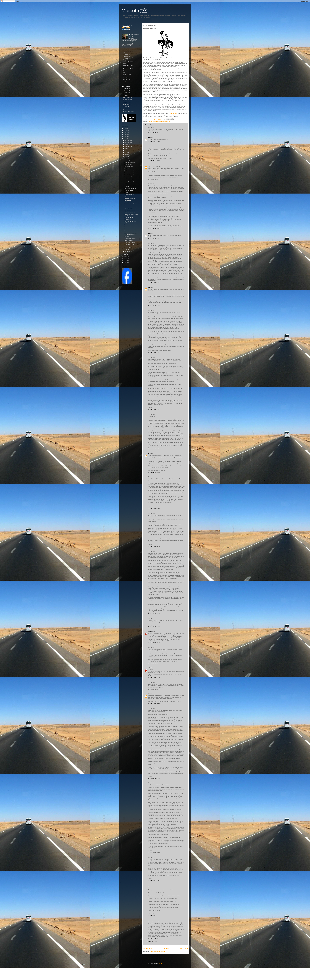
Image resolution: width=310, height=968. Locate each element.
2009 (125, 258)
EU (154, 121)
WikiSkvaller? (127, 168)
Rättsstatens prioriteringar (130, 188)
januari (126, 251)
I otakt (124, 94)
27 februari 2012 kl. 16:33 (154, 409)
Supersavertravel (127, 74)
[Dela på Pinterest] (173, 119)
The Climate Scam (127, 97)
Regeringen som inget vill (130, 181)
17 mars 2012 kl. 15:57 (153, 938)
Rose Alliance (126, 58)
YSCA (124, 70)
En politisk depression (129, 172)
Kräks (125, 183)
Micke (149, 137)
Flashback (125, 60)
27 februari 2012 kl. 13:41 (154, 238)
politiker (157, 121)
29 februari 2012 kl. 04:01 (154, 778)
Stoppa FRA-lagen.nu (128, 61)
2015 (125, 132)
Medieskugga (126, 63)
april (126, 156)
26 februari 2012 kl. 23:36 (154, 141)
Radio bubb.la (126, 54)
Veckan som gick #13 (129, 231)
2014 (125, 134)
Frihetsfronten (126, 56)
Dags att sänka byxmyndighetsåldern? (130, 248)
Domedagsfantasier (129, 190)
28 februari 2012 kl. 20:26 (154, 689)
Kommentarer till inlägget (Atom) (158, 951)
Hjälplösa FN (127, 236)
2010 (125, 256)
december (127, 140)
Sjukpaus (126, 196)
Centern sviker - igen (129, 179)
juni (126, 152)
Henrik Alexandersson (128, 88)
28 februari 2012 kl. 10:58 (154, 626)
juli (126, 150)
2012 (125, 138)
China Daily (126, 67)
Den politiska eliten (128, 166)
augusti (127, 148)
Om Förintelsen (126, 76)
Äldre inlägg (184, 948)
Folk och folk (127, 227)
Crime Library (126, 77)
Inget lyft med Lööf (128, 208)
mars (126, 158)
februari (127, 160)
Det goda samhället (127, 99)
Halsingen (150, 631)
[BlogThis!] (168, 119)
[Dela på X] (170, 119)
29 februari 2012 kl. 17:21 (154, 915)
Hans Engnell (124, 267)
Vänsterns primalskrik (129, 198)
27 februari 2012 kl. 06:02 (154, 160)
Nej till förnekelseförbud (129, 162)
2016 (125, 130)
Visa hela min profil (126, 46)
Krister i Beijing (126, 104)
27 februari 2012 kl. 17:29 (154, 449)
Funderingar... (127, 224)
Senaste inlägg (148, 948)
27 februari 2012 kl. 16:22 (154, 352)
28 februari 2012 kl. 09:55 (154, 614)
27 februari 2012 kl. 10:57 (154, 179)
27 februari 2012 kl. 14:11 (154, 282)
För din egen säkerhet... (130, 206)
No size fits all (126, 108)
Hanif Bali (125, 95)
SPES (124, 81)
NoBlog (150, 453)
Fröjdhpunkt (126, 106)
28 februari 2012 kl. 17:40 (154, 677)
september (127, 146)
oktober (127, 144)
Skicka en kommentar (152, 941)
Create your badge (125, 285)
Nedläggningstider (128, 240)
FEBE (124, 83)
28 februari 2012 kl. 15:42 (154, 642)
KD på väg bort (128, 164)
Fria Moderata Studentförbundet (130, 101)
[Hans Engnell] (127, 283)
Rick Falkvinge (126, 109)
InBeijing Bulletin (127, 102)
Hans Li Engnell (135, 34)
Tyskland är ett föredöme (130, 238)
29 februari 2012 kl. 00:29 (154, 703)
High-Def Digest (127, 79)
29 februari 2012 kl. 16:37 (154, 880)
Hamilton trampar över (129, 229)
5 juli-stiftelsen (126, 90)
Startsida (166, 948)
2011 (125, 254)
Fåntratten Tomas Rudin (130, 212)
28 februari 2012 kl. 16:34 (154, 663)
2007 (125, 262)
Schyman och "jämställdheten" (128, 201)
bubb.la (125, 52)
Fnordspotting (126, 92)
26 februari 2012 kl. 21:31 (154, 132)
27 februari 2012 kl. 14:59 (154, 305)
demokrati (150, 121)
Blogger (160, 963)
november (127, 142)
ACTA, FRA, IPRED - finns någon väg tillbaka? (130, 233)
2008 (125, 260)
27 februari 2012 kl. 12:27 (154, 228)
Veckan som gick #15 (129, 170)
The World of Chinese (128, 65)
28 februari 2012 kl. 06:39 (154, 546)
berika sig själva (173, 113)
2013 (125, 136)
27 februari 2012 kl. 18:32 (154, 472)
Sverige (168, 121)
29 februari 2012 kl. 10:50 (154, 852)
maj (126, 154)
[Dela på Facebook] (172, 119)
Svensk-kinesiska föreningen (130, 69)
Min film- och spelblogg (128, 51)
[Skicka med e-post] (167, 119)
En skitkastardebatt (129, 174)
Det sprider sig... (128, 219)
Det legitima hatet (128, 217)
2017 (125, 128)
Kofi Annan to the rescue (130, 177)
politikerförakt (162, 121)
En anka (126, 192)
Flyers (124, 72)
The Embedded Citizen (128, 111)
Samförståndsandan (129, 194)
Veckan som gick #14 (129, 210)
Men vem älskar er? (129, 204)
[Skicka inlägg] (164, 119)
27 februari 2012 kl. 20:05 (154, 508)
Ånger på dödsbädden (129, 242)
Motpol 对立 (134, 10)
